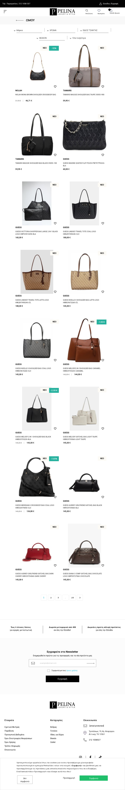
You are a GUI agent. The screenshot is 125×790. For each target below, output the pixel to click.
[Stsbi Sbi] (80, 757)
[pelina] (62, 11)
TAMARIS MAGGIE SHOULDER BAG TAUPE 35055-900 (83, 95)
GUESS (66, 159)
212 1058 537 (24, 4)
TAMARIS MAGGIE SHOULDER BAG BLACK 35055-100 (36, 163)
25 (72, 597)
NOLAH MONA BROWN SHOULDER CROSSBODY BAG (35, 95)
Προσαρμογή (68, 778)
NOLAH (18, 90)
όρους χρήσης (72, 670)
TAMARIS (67, 90)
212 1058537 (94, 740)
